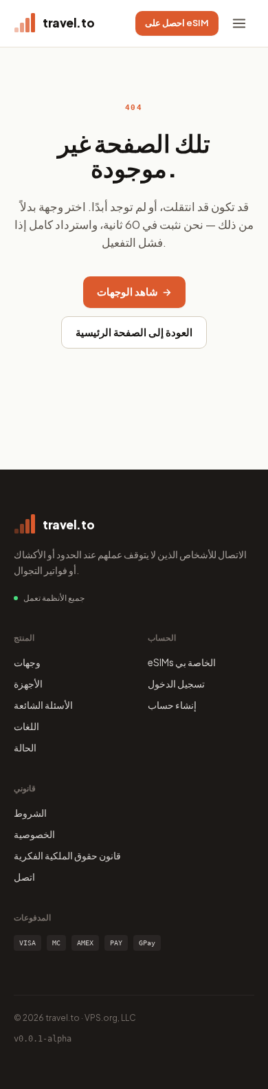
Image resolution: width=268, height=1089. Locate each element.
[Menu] (239, 23)
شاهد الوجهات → (134, 291)
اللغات (26, 726)
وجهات (27, 662)
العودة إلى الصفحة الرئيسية (134, 332)
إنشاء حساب (172, 704)
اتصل (24, 876)
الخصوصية (34, 834)
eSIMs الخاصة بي (182, 662)
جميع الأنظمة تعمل (54, 598)
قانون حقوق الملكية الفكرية (67, 855)
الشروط (30, 812)
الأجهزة (28, 683)
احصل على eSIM (177, 22)
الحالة (25, 747)
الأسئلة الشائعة (43, 704)
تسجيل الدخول (176, 683)
